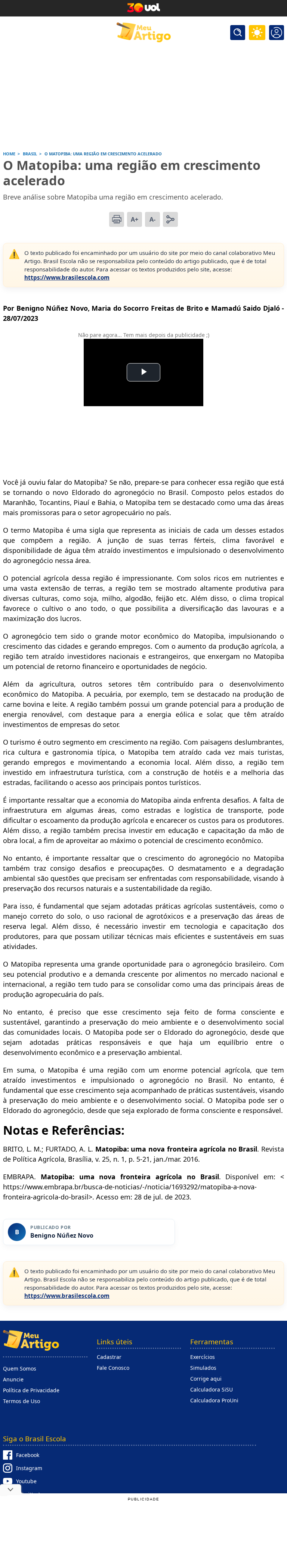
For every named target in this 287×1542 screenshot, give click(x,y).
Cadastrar (109, 1356)
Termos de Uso (21, 1401)
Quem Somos (19, 1368)
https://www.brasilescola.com (66, 277)
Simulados (203, 1367)
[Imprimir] (116, 219)
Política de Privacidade (31, 1390)
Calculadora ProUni (214, 1400)
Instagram (29, 1468)
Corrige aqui (206, 1378)
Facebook (27, 1455)
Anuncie (13, 1379)
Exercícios (202, 1356)
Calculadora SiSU (211, 1389)
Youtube (26, 1481)
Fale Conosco (113, 1367)
